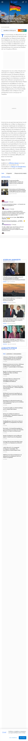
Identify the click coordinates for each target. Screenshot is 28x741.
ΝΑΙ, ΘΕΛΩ (22, 737)
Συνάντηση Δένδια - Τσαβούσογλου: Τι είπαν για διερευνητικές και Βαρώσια (16, 182)
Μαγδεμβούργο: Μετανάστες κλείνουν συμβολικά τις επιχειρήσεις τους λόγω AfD (13, 422)
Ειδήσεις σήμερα (14, 163)
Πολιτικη (5, 344)
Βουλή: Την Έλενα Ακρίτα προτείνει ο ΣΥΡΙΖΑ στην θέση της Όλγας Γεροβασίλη (12, 373)
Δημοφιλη (9, 353)
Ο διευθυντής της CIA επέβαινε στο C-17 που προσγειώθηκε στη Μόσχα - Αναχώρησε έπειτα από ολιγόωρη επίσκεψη (14, 278)
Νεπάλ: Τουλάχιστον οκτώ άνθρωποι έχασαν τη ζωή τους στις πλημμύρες (12, 436)
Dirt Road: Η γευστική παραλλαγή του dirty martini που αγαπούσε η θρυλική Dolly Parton (12, 395)
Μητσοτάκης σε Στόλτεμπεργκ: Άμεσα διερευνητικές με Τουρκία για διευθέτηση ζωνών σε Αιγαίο (17, 190)
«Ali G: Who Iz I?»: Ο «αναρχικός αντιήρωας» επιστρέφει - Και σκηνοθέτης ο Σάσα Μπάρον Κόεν (11, 449)
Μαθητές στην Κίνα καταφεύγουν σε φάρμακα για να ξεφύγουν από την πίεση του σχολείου (12, 456)
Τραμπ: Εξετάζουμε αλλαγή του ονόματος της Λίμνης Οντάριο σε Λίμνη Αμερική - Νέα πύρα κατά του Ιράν (13, 320)
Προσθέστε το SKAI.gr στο (14, 30)
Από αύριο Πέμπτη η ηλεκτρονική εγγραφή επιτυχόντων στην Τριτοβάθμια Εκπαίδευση (11, 380)
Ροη (4, 353)
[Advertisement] (14, 248)
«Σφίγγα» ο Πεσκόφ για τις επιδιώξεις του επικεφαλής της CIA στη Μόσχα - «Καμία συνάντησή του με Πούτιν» (12, 358)
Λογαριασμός (26, 2)
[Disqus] (14, 217)
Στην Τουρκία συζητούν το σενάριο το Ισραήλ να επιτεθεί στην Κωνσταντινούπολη (12, 299)
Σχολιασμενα (17, 353)
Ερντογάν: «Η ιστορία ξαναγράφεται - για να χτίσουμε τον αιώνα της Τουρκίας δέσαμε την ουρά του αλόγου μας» (13, 430)
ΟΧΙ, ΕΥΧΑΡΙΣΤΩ (13, 737)
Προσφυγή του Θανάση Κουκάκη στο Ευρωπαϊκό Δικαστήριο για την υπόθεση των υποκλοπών (13, 402)
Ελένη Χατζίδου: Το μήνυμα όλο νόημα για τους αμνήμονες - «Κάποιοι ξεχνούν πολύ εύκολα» (13, 387)
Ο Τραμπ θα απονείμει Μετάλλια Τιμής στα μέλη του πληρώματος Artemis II (12, 442)
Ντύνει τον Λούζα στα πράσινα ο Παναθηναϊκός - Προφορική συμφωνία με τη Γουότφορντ (13, 415)
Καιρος (23, 2)
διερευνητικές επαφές (21, 173)
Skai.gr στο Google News (18, 166)
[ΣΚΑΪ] (14, 2)
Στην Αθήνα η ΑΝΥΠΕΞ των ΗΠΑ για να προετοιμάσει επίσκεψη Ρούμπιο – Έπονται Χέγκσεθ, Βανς (14, 341)
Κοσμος (4, 281)
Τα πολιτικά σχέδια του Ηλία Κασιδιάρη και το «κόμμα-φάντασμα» (13, 408)
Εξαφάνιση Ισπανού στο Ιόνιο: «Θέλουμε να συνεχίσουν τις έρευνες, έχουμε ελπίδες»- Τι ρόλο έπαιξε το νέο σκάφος (13, 365)
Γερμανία (9, 173)
